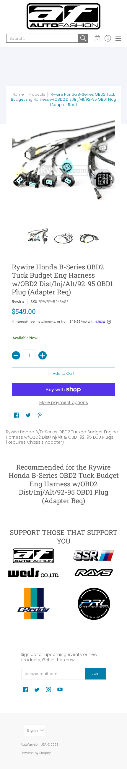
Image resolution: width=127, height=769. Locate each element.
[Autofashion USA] (63, 16)
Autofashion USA (34, 745)
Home (18, 94)
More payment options (63, 402)
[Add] (42, 355)
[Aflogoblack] (33, 555)
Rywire (18, 301)
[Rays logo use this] (93, 573)
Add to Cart (63, 373)
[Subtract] (16, 355)
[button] (97, 38)
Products (36, 94)
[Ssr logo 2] (93, 556)
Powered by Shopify (36, 753)
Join (96, 673)
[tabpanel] (63, 436)
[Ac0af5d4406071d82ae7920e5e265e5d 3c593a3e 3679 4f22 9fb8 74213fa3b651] (33, 573)
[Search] (83, 38)
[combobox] (42, 38)
